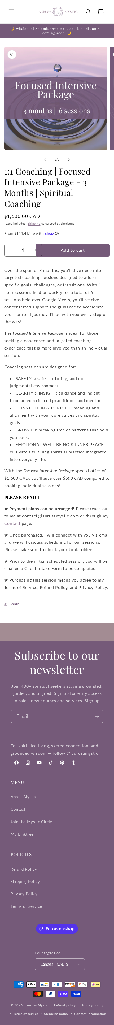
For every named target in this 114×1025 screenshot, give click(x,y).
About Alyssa (23, 796)
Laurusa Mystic (36, 1005)
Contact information (90, 1013)
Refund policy (65, 1005)
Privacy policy (92, 1005)
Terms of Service (26, 906)
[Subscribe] (97, 716)
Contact (12, 523)
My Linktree (22, 834)
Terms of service (26, 1013)
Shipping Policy (25, 881)
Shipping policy (56, 1013)
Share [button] (15, 603)
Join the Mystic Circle (31, 821)
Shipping (34, 223)
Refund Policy (24, 869)
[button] (11, 12)
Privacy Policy (24, 893)
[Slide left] (45, 160)
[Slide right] (69, 160)
